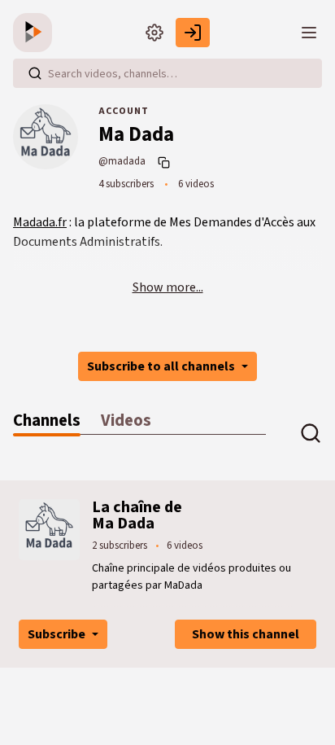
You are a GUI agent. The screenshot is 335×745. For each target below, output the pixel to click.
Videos (126, 420)
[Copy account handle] (166, 162)
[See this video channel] (49, 528)
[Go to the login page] (193, 32)
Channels (46, 420)
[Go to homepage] (36, 32)
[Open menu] (309, 32)
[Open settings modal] (154, 32)
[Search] (35, 73)
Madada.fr (40, 222)
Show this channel (245, 634)
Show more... (168, 287)
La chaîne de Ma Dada (137, 515)
